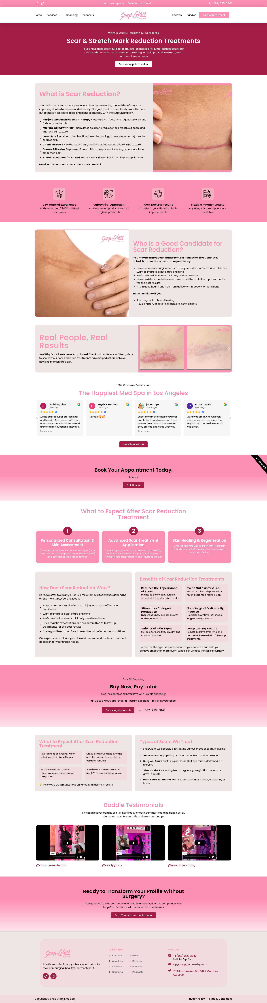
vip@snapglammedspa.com (191, 964)
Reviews (177, 15)
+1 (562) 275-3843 (185, 956)
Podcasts (88, 15)
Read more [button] (95, 431)
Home (38, 15)
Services (52, 15)
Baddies (191, 15)
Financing (72, 15)
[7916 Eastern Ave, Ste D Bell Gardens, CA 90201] (169, 970)
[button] (142, 348)
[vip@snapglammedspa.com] (169, 963)
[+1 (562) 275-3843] (169, 955)
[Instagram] (36, 3)
